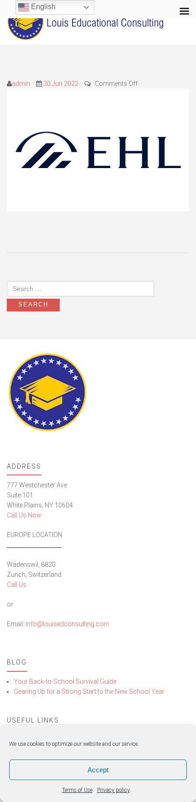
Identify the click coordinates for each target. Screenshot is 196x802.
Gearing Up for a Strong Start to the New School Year (89, 691)
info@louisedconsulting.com (67, 624)
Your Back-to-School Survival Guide (65, 681)
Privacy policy (113, 790)
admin (21, 83)
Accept (98, 770)
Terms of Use (77, 790)
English (42, 7)
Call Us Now (24, 515)
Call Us (16, 584)
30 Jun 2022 (60, 83)
